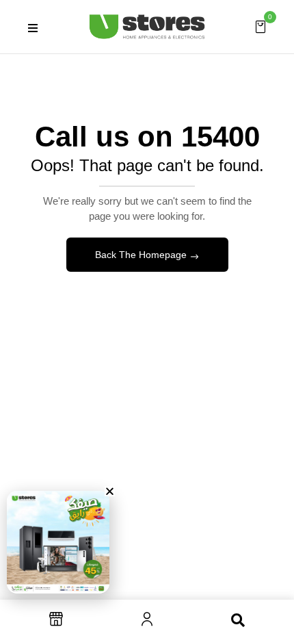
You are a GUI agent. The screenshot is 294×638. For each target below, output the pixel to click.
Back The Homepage (142, 254)
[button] (260, 26)
